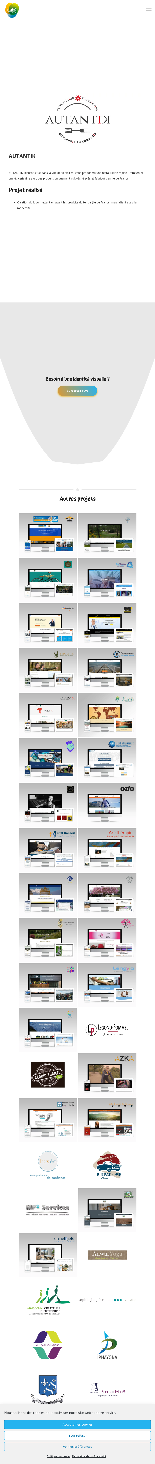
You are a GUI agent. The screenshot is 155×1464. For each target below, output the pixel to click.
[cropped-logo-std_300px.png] (12, 10)
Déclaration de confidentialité (89, 1456)
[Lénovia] (107, 985)
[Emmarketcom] (107, 670)
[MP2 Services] (48, 1210)
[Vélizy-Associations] (48, 1345)
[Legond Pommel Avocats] (107, 1030)
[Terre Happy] (48, 940)
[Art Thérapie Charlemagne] (107, 850)
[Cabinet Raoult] (107, 625)
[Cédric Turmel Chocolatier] (48, 1075)
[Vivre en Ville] (48, 985)
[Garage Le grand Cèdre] (107, 1165)
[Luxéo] (48, 1165)
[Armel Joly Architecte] (48, 1255)
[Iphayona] (107, 1345)
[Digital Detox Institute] (48, 1120)
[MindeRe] (107, 715)
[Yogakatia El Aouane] (107, 1255)
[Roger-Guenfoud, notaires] (48, 895)
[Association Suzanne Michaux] (48, 1300)
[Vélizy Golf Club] (107, 535)
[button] (148, 10)
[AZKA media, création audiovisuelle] (107, 1075)
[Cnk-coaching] (48, 1030)
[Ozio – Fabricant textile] (107, 805)
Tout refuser (77, 1435)
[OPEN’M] (48, 715)
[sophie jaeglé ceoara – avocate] (107, 1300)
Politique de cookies (58, 1456)
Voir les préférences (77, 1446)
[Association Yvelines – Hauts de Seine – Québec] (48, 1390)
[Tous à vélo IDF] (48, 580)
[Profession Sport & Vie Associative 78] (48, 535)
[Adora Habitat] (107, 1210)
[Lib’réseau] (107, 580)
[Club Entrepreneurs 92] (107, 760)
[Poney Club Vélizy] (107, 895)
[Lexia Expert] (48, 625)
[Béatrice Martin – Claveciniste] (48, 805)
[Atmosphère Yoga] (107, 940)
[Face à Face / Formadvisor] (107, 1390)
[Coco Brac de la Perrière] (107, 1120)
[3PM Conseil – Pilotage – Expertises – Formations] (48, 850)
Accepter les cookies (78, 1424)
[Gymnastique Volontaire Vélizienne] (48, 760)
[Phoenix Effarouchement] (48, 670)
